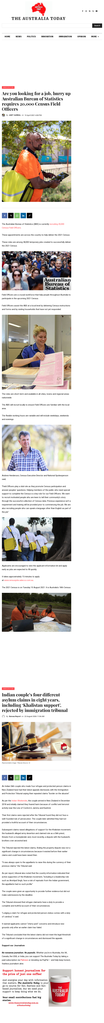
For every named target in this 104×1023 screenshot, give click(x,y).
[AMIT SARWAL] (4, 115)
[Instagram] (86, 11)
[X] (93, 11)
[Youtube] (96, 11)
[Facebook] (83, 11)
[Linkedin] (90, 11)
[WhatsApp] (17, 215)
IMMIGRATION (8, 87)
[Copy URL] (29, 215)
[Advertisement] (52, 66)
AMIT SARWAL (15, 115)
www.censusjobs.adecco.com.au (18, 580)
